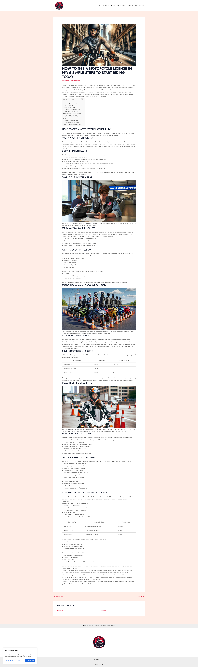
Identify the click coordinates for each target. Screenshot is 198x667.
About (136, 5)
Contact (141, 5)
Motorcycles (105, 5)
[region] (20, 656)
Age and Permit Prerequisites (72, 104)
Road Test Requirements (69, 119)
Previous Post (58, 596)
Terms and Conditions (100, 625)
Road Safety (130, 5)
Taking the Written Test (69, 107)
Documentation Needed (70, 105)
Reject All (20, 660)
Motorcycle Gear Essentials (118, 5)
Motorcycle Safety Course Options (72, 113)
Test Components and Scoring (72, 122)
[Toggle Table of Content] (81, 99)
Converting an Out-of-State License (72, 124)
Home (99, 5)
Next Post (140, 596)
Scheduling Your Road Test (71, 120)
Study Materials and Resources (72, 109)
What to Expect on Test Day (71, 111)
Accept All (30, 660)
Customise (10, 660)
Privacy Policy (90, 625)
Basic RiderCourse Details (71, 115)
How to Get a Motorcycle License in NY (73, 102)
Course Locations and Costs (71, 117)
